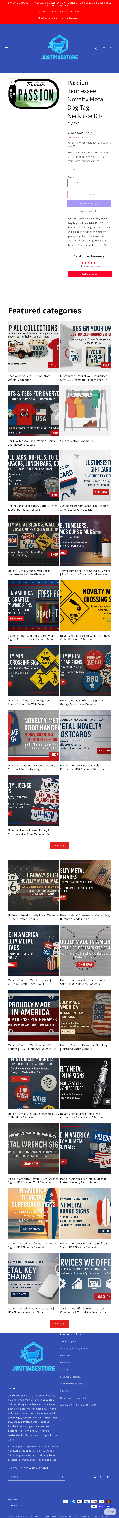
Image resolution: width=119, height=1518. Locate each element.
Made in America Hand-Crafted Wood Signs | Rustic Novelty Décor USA (32, 637)
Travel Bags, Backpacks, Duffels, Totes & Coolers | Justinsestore (32, 507)
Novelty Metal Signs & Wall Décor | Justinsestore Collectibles (30, 572)
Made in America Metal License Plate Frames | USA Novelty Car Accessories (32, 1047)
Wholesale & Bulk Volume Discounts (78, 1404)
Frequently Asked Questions (74, 1348)
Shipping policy (82, 1516)
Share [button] (73, 169)
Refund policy (35, 1516)
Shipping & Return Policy (78, 137)
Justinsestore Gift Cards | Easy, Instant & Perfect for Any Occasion (84, 507)
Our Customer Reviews (71, 1383)
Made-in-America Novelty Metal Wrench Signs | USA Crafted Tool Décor (33, 1180)
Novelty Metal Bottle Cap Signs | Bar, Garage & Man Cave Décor (83, 702)
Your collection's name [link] (75, 441)
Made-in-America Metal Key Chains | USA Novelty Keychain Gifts (31, 1310)
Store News (66, 1362)
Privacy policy (50, 1516)
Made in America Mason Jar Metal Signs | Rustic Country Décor (85, 1047)
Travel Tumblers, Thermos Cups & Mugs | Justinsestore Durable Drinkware (85, 572)
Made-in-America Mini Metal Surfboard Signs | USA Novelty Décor (85, 1245)
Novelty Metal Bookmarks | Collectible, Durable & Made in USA (85, 917)
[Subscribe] (61, 1477)
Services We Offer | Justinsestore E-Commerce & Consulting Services (83, 1310)
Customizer (66, 1390)
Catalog (64, 1369)
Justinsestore (20, 1516)
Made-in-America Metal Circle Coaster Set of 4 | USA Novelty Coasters (84, 982)
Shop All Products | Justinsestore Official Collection (29, 378)
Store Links (65, 1355)
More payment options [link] (89, 211)
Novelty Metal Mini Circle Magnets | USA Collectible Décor (33, 1115)
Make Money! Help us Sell (73, 1397)
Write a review (90, 274)
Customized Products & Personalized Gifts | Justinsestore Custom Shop (83, 378)
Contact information (100, 1516)
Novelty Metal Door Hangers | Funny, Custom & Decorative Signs (31, 767)
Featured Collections (70, 1376)
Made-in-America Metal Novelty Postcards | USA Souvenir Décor (80, 767)
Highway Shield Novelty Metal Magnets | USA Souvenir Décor (33, 917)
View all (59, 845)
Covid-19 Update (68, 1341)
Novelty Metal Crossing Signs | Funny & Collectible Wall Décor (85, 637)
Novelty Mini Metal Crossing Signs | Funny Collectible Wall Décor (30, 702)
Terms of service (66, 1516)
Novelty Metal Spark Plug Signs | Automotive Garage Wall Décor (80, 1115)
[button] (6, 48)
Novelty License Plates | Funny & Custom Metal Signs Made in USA (29, 832)
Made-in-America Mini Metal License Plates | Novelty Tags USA (83, 1180)
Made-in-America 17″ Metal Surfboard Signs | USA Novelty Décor (32, 1245)
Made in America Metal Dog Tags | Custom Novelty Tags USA (29, 982)
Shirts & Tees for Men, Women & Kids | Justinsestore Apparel (32, 442)
